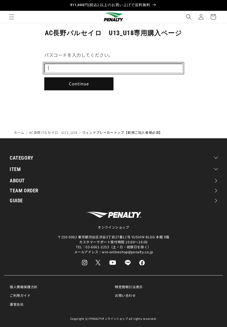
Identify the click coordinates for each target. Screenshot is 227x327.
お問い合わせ (125, 295)
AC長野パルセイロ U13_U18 (53, 132)
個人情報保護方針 (24, 286)
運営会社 (17, 304)
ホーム (19, 132)
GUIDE (16, 200)
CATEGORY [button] (21, 158)
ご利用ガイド (20, 295)
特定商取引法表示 (129, 286)
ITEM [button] (15, 169)
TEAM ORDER (24, 190)
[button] (12, 17)
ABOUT (17, 180)
